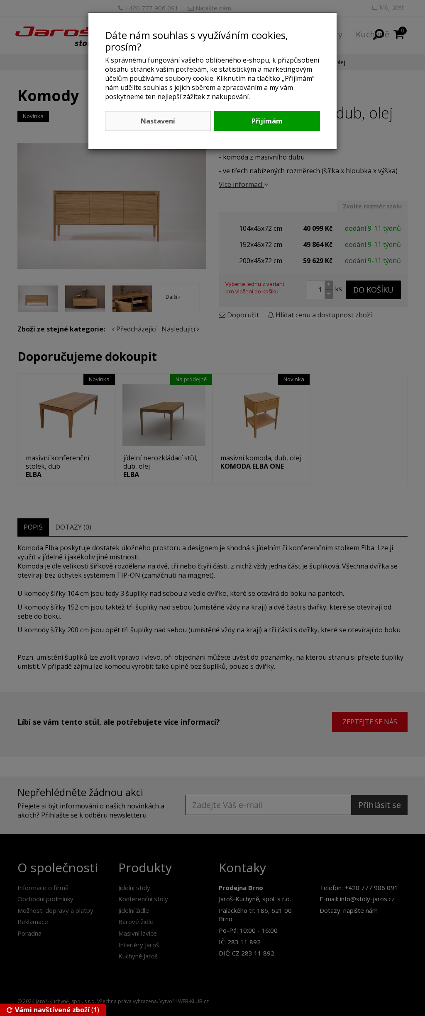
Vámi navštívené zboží (52, 1009)
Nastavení (158, 121)
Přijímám (267, 121)
